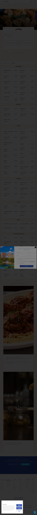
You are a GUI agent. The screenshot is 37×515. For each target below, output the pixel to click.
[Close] (21, 502)
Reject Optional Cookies (19, 508)
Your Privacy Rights (19, 511)
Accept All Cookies (19, 505)
